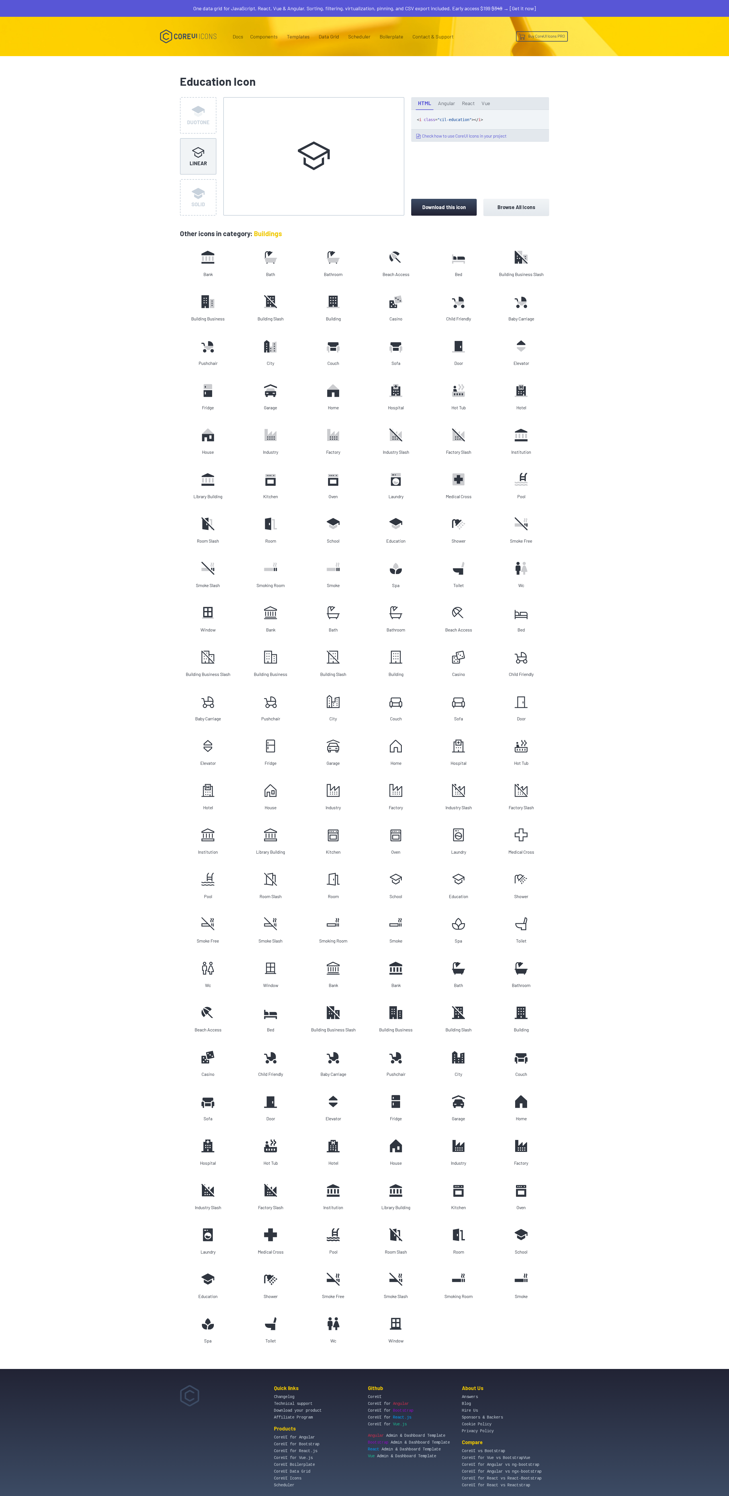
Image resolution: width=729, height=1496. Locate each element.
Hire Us (470, 1410)
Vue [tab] (486, 103)
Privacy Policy (478, 1431)
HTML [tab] (424, 103)
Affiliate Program (293, 1417)
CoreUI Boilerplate (294, 1464)
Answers (470, 1397)
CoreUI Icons (287, 1478)
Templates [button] (298, 36)
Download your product (298, 1410)
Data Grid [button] (329, 36)
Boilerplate (391, 36)
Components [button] (264, 36)
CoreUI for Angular (294, 1437)
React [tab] (468, 103)
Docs (238, 36)
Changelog (284, 1397)
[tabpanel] (480, 126)
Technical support (293, 1403)
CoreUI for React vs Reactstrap (496, 1485)
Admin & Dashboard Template (406, 1435)
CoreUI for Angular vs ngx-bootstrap (502, 1471)
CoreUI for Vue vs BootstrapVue (496, 1458)
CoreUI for (388, 1403)
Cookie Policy (477, 1424)
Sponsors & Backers (482, 1417)
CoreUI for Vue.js (293, 1458)
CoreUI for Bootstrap (297, 1444)
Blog (466, 1403)
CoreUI (375, 1397)
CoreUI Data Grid (292, 1471)
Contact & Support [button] (433, 36)
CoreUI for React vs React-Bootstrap (502, 1478)
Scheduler (359, 36)
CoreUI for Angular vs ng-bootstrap (500, 1464)
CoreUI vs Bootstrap (483, 1451)
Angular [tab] (446, 103)
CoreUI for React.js (295, 1451)
